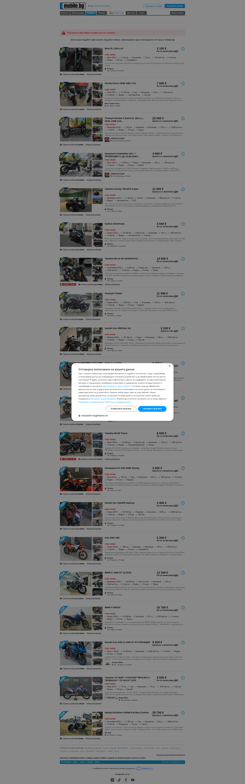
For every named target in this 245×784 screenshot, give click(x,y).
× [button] (169, 366)
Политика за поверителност (118, 402)
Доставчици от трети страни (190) (119, 386)
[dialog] (122, 392)
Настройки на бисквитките (91, 402)
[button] (93, 415)
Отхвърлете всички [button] (121, 409)
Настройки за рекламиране (103, 398)
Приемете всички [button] (152, 409)
